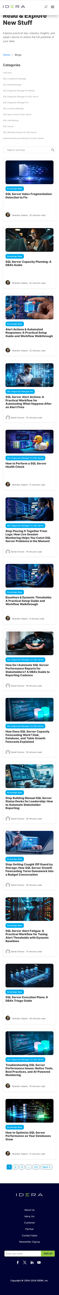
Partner (29, 1229)
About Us (29, 1209)
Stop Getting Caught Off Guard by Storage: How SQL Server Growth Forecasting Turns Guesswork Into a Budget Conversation (29, 869)
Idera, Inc (29, 1216)
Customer (29, 1222)
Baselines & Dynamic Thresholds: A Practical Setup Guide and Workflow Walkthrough (29, 601)
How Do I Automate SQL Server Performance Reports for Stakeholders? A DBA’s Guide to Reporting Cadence (28, 670)
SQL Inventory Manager (13, 108)
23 (36, 1167)
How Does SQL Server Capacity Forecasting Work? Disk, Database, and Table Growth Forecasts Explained (28, 736)
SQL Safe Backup (11, 120)
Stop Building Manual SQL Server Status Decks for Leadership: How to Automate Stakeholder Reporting (29, 803)
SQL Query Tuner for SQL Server (17, 114)
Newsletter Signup (29, 1241)
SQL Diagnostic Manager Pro (15, 102)
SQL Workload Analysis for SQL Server (20, 132)
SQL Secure (8, 126)
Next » (46, 1167)
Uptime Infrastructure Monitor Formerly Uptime (23, 138)
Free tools (7, 73)
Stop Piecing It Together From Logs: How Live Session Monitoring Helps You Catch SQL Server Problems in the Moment (28, 536)
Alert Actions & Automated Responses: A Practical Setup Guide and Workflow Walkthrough (29, 333)
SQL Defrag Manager (12, 84)
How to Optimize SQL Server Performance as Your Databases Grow (28, 1136)
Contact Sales (29, 1235)
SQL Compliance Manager (14, 78)
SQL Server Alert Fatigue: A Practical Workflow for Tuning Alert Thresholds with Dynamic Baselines (27, 936)
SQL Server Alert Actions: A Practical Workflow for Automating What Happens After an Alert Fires (29, 402)
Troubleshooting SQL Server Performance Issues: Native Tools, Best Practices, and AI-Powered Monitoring (29, 1070)
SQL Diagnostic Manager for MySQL (19, 90)
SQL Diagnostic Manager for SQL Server (20, 96)
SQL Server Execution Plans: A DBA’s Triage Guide (27, 999)
